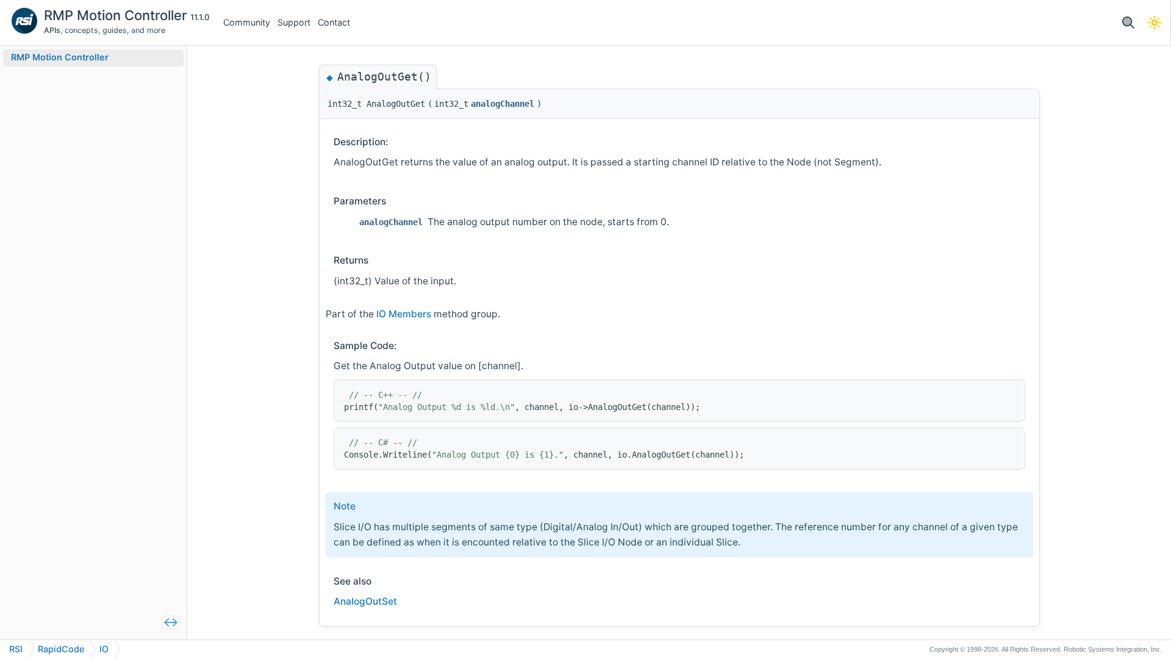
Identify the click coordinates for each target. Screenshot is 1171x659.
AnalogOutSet (365, 601)
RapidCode (61, 649)
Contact (334, 22)
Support (294, 22)
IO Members (403, 314)
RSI (16, 649)
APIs (52, 30)
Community (246, 22)
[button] (1128, 23)
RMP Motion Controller (117, 15)
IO (104, 649)
